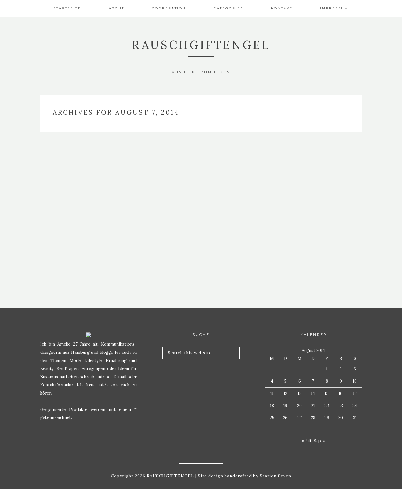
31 (355, 418)
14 (313, 393)
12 (285, 393)
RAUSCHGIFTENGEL (201, 45)
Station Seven (274, 476)
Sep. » (319, 440)
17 (355, 393)
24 (354, 405)
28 (313, 418)
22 (326, 405)
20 (299, 405)
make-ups (90, 223)
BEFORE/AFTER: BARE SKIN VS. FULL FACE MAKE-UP (90, 244)
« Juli (306, 440)
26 (285, 418)
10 (355, 381)
